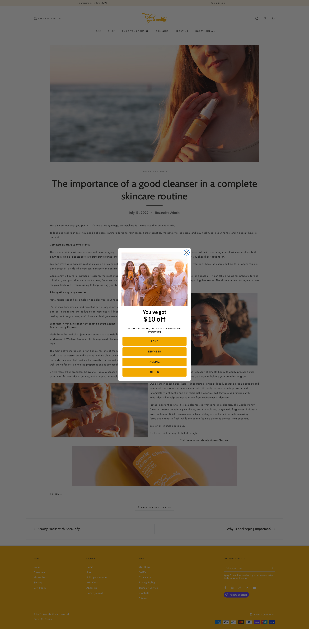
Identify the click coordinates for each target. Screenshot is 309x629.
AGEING (155, 362)
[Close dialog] (186, 252)
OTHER (154, 372)
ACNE (154, 341)
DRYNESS (154, 351)
